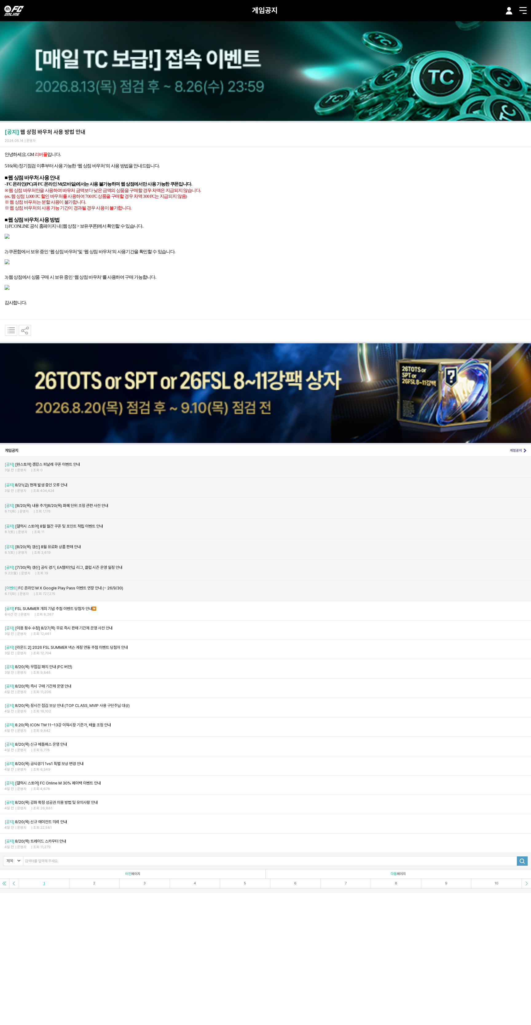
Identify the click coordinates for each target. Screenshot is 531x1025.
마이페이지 (509, 10)
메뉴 (523, 10)
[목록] (11, 330)
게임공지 (265, 10)
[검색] (522, 861)
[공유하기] (25, 330)
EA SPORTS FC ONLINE (14, 11)
